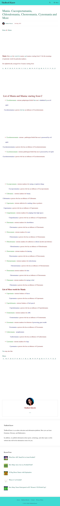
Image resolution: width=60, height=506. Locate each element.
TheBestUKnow (8, 2)
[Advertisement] (30, 43)
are (11, 56)
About (18, 500)
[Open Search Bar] (50, 2)
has (24, 110)
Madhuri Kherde (9, 23)
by (46, 100)
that (35, 100)
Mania (10, 30)
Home (4, 30)
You (3, 351)
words (16, 56)
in (31, 280)
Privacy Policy (39, 500)
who (21, 110)
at (34, 184)
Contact (33, 500)
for (19, 56)
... (30, 412)
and (26, 56)
